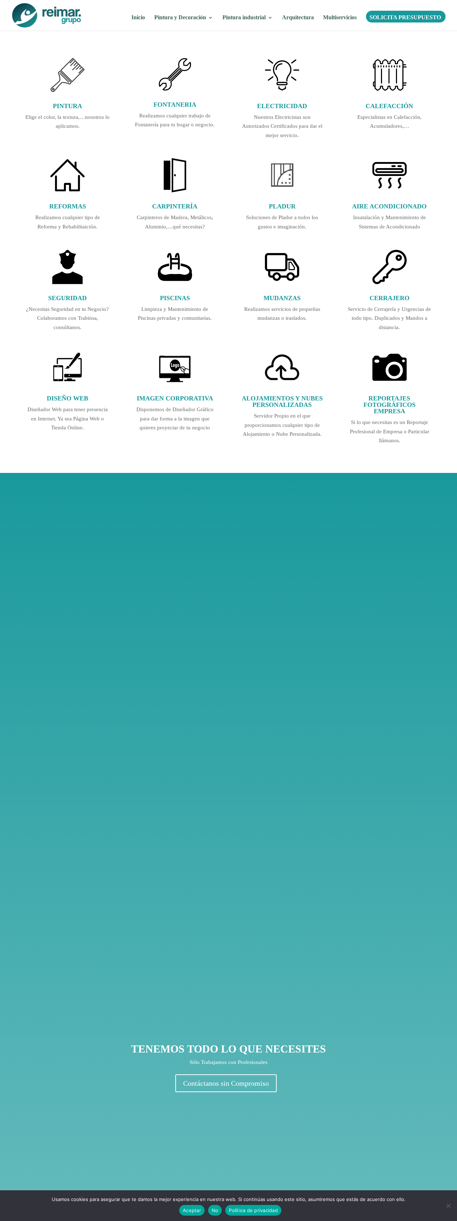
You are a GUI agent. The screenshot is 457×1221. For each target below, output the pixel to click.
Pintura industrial (244, 17)
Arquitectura (298, 17)
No (215, 1210)
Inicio (138, 17)
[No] (448, 1205)
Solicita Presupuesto (405, 17)
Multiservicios (340, 17)
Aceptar (192, 1210)
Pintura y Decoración (180, 17)
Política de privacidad (253, 1210)
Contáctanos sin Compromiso (226, 1083)
